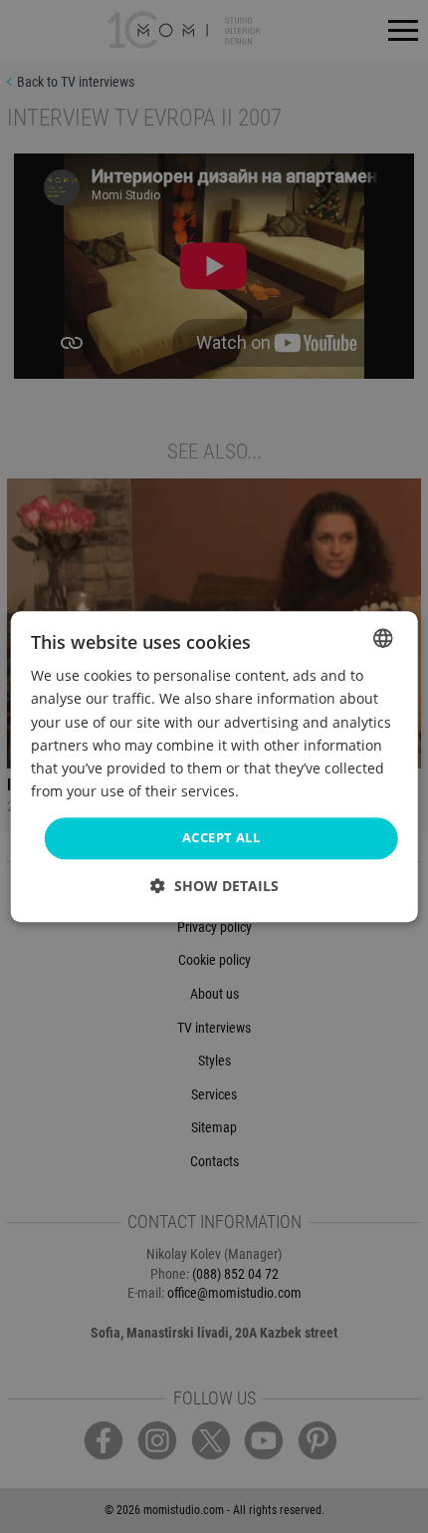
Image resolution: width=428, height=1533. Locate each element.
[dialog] (214, 766)
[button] (214, 885)
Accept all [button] (221, 837)
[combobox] (382, 638)
